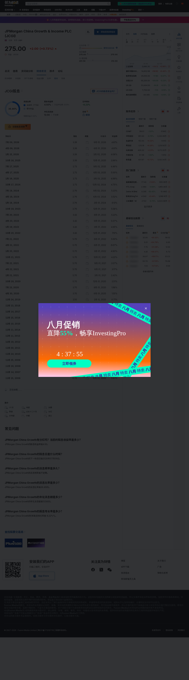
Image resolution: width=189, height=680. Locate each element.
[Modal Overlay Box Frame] (94, 340)
